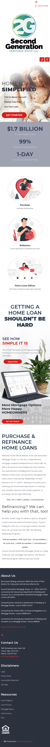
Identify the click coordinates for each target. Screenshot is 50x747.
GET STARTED (14, 115)
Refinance (25, 245)
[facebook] (36, 2)
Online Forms (6, 713)
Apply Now (13, 361)
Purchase (25, 204)
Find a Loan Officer (25, 285)
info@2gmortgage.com (10, 656)
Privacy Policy (6, 676)
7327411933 (42, 6)
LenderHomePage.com (24, 741)
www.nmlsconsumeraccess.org (13, 627)
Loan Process (6, 705)
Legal (3, 671)
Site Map (4, 684)
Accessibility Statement (10, 680)
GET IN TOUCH (12, 421)
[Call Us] (42, 59)
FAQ (2, 718)
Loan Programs (7, 700)
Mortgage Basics (7, 709)
